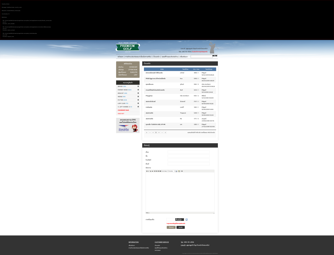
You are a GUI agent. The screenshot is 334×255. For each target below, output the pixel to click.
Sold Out (121, 113)
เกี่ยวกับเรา (132, 245)
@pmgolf (189, 48)
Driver (122, 86)
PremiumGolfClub (196, 253)
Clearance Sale (123, 110)
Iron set (122, 93)
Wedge (121, 97)
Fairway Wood (124, 90)
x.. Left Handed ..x (125, 107)
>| (165, 132)
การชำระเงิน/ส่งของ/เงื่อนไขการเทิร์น (139, 248)
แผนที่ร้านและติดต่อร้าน (161, 248)
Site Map (157, 250)
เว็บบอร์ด (157, 245)
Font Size (171, 171)
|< (146, 132)
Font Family (164, 171)
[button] (147, 171)
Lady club (123, 103)
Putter (122, 100)
